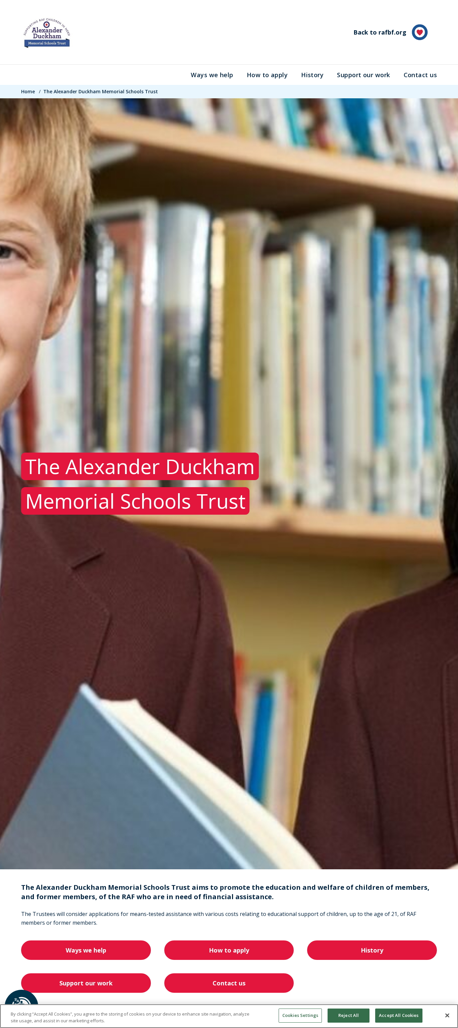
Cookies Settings (300, 1015)
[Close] (447, 1015)
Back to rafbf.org (379, 32)
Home (28, 91)
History (312, 75)
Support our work (363, 75)
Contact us (420, 75)
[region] (229, 1016)
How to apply (267, 75)
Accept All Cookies (398, 1015)
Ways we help (212, 75)
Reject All (348, 1015)
